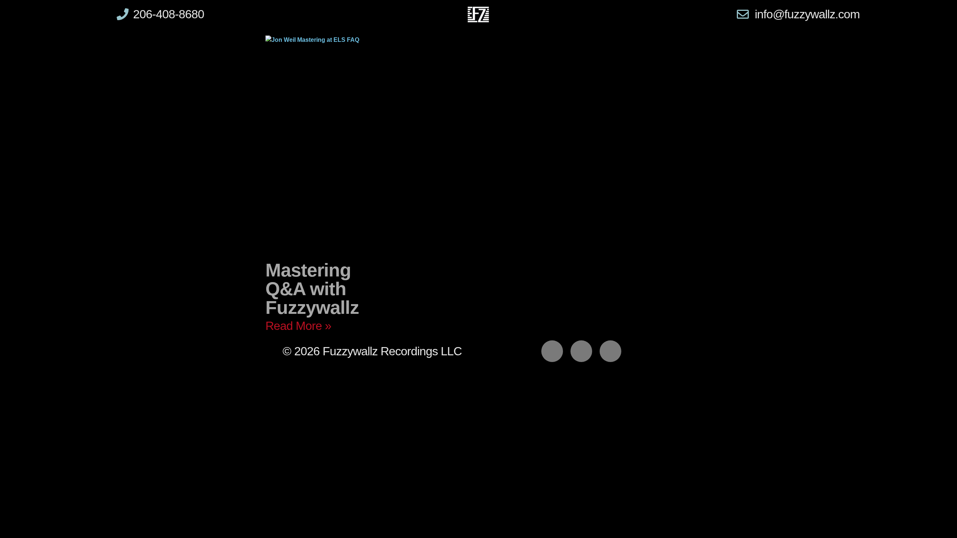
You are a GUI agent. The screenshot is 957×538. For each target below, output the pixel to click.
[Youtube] (610, 351)
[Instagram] (581, 351)
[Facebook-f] (552, 351)
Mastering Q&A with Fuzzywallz (312, 289)
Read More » (298, 326)
